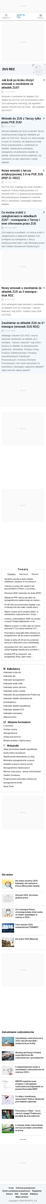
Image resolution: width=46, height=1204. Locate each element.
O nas (11, 1188)
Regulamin (37, 1191)
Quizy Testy (8, 786)
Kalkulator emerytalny (12, 713)
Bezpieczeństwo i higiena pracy (17, 740)
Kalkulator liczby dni (12, 672)
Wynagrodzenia (10, 733)
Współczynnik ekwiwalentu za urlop (18, 757)
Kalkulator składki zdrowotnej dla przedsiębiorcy (17, 700)
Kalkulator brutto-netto (13, 684)
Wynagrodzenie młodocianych (16, 768)
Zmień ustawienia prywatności (16, 1191)
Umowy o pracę (10, 729)
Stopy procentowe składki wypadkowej (20, 749)
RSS (16, 1194)
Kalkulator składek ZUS (13, 710)
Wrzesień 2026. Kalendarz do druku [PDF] (22, 593)
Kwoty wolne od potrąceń (14, 753)
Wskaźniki (13, 745)
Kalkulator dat (9, 676)
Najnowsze (23, 574)
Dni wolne (7, 874)
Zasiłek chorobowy (11, 775)
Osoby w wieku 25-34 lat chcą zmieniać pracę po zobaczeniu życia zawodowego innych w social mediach (22, 641)
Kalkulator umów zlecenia (14, 687)
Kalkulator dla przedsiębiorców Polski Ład (21, 695)
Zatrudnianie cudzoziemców (18, 1032)
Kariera (9, 1194)
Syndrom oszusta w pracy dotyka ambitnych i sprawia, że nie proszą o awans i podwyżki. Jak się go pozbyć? (21, 580)
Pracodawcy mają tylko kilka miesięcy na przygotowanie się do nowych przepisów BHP (22, 634)
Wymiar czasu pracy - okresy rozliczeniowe (22, 771)
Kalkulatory (13, 668)
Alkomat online (9, 717)
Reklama (34, 1194)
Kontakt (24, 1194)
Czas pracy (8, 726)
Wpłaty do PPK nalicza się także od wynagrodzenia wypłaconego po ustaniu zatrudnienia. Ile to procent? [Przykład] (21, 599)
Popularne (11, 574)
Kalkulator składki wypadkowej (16, 706)
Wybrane (35, 574)
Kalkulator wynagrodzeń (14, 680)
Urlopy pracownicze (12, 737)
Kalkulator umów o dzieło (14, 691)
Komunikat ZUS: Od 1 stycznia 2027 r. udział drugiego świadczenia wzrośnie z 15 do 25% (21, 648)
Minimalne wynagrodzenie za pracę (18, 760)
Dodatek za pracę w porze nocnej (18, 764)
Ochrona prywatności (25, 1188)
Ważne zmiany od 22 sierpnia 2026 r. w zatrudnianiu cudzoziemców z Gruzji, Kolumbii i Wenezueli (21, 613)
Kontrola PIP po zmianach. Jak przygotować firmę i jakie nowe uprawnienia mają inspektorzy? (18, 655)
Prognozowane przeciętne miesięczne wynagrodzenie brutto (20, 781)
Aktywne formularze (19, 722)
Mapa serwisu (22, 1197)
